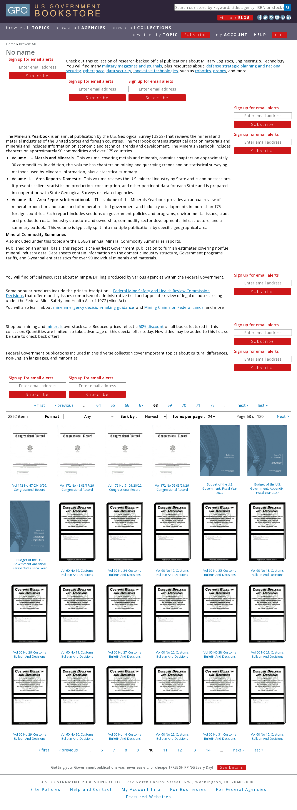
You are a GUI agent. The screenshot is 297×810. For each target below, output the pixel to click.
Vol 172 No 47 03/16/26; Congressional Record (29, 487)
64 (98, 405)
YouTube (277, 17)
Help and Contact (91, 789)
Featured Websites (148, 796)
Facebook (259, 17)
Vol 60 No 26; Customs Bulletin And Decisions (29, 654)
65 (112, 405)
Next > (283, 416)
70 (184, 405)
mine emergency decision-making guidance (94, 307)
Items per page (188, 416)
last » (263, 405)
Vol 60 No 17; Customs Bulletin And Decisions (172, 572)
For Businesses (188, 789)
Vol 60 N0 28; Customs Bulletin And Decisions (220, 654)
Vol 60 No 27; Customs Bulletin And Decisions (124, 654)
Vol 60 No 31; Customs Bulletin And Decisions (219, 736)
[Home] (55, 15)
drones (219, 70)
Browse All (28, 27)
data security (119, 70)
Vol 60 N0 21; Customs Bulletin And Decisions (267, 654)
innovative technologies (155, 70)
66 (127, 405)
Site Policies (45, 789)
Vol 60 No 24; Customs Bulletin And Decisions (124, 572)
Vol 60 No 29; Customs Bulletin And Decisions (29, 736)
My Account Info (141, 789)
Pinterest (282, 17)
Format (52, 416)
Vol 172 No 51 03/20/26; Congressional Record (125, 487)
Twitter (265, 17)
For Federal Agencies (241, 789)
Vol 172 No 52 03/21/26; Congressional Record (172, 487)
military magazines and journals (132, 66)
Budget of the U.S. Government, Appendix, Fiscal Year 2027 (267, 488)
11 (165, 750)
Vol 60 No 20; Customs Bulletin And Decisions (172, 654)
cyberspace (93, 70)
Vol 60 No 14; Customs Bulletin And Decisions (124, 736)
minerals (54, 326)
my (232, 34)
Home (10, 44)
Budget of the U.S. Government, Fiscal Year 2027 (219, 488)
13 (194, 750)
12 (179, 750)
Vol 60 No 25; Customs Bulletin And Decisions (219, 572)
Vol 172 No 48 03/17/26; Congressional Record (77, 487)
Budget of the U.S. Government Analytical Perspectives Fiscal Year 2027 (30, 564)
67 (141, 405)
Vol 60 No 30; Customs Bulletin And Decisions (77, 736)
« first (39, 405)
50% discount (151, 326)
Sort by (128, 416)
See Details (231, 767)
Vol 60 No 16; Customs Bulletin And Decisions (77, 572)
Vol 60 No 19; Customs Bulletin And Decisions (77, 654)
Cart (279, 34)
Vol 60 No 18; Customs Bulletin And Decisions (267, 572)
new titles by (169, 34)
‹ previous (64, 405)
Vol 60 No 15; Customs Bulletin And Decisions (267, 736)
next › (242, 405)
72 (212, 405)
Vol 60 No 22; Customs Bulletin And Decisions (172, 736)
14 (208, 750)
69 (169, 405)
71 (198, 405)
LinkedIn (288, 17)
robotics (203, 70)
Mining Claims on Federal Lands (174, 307)
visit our (235, 17)
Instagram (271, 17)
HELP (260, 34)
